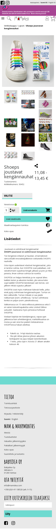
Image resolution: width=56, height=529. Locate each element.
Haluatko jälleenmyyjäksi (15, 441)
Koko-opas (9, 231)
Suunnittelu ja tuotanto (14, 454)
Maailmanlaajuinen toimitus (16, 225)
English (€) (52, 3)
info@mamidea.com (13, 485)
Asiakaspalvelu (34, 3)
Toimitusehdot (10, 403)
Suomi (7, 419)
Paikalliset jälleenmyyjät (14, 445)
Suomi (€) (44, 3)
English (15, 419)
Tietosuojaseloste (12, 407)
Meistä (7, 432)
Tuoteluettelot (10, 437)
